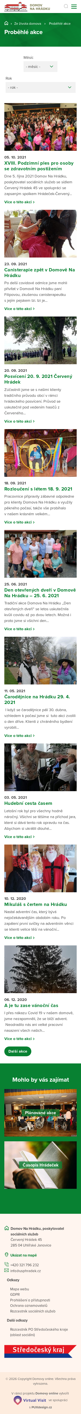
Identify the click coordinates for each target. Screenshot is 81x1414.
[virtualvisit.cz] (30, 1400)
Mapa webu (19, 1289)
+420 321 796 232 (24, 1265)
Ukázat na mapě (23, 1255)
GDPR (15, 1294)
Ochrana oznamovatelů (28, 1305)
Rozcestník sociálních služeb (33, 1311)
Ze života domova (27, 23)
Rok (9, 78)
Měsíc (28, 57)
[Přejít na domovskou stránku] (27, 6)
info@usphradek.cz (25, 1271)
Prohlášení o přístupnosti (30, 1300)
